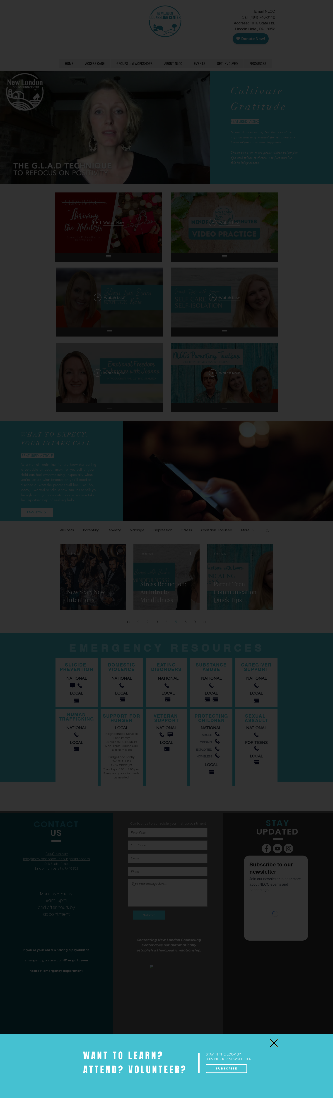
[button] (274, 1043)
